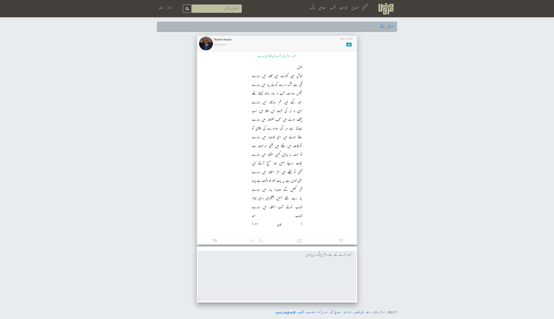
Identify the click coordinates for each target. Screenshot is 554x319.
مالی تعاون (359, 312)
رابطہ (368, 312)
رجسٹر (169, 8)
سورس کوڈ (323, 312)
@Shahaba (220, 44)
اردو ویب (311, 312)
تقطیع (365, 8)
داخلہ (161, 8)
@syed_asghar (285, 312)
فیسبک (301, 312)
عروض (390, 26)
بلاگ (312, 8)
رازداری (348, 312)
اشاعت (343, 8)
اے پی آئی (335, 312)
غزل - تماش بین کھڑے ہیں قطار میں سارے (277, 56)
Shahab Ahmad (222, 39)
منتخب (333, 8)
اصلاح (355, 8)
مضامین (322, 8)
